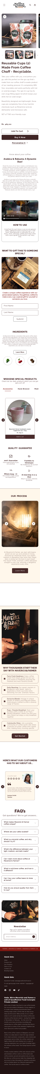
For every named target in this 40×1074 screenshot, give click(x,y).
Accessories (8, 389)
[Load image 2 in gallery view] (19, 54)
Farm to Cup (8, 966)
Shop (5, 960)
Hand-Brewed (23, 389)
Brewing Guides (9, 970)
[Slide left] (2, 55)
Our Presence (8, 964)
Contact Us (7, 968)
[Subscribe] (33, 936)
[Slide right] (37, 55)
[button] (4, 5)
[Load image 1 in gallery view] (9, 54)
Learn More (20, 352)
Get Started (20, 736)
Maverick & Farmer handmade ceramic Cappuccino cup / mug (20, 430)
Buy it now (20, 137)
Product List (8, 962)
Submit (20, 319)
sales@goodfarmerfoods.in (23, 981)
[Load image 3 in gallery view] (29, 54)
